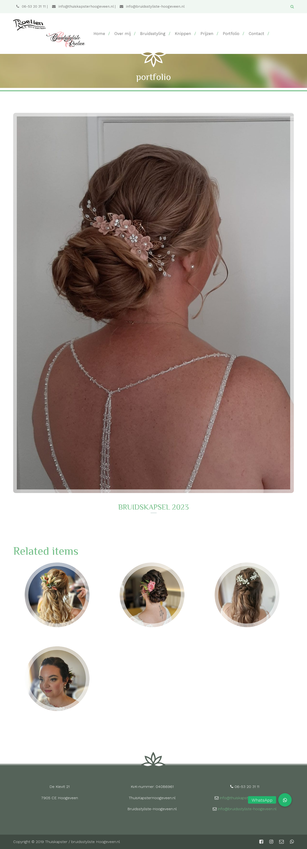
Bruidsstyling (152, 33)
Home (99, 33)
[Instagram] (271, 841)
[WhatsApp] (291, 841)
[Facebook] (261, 841)
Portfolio (231, 33)
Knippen (183, 33)
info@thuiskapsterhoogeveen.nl (85, 6)
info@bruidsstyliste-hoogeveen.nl (155, 6)
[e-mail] (281, 841)
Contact (256, 33)
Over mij (122, 33)
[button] (285, 800)
